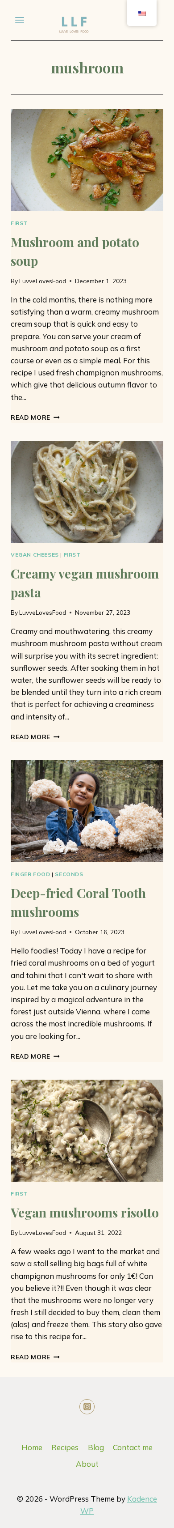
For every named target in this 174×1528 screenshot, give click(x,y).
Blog (96, 1447)
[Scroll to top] (126, 1514)
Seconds (69, 874)
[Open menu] (20, 20)
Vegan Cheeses (35, 554)
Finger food (30, 874)
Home (31, 1447)
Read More (35, 417)
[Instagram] (87, 1406)
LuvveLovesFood (42, 281)
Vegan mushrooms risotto (85, 1212)
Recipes (65, 1447)
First (19, 223)
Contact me (133, 1447)
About (87, 1463)
